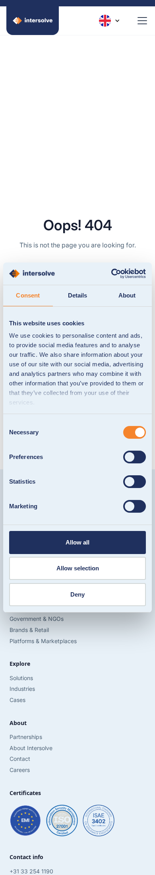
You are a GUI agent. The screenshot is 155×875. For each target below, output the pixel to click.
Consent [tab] (28, 295)
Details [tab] (77, 295)
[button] (109, 20)
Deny (77, 594)
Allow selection (77, 568)
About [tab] (127, 295)
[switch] (134, 457)
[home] (32, 20)
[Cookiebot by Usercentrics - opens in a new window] (111, 273)
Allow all (77, 542)
